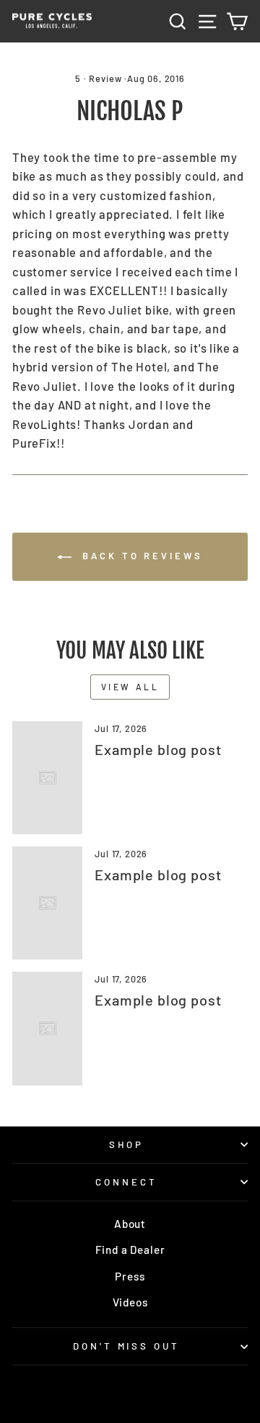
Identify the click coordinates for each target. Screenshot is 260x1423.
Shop (126, 1144)
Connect (126, 1182)
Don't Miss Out (127, 1346)
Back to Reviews (139, 555)
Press (129, 1276)
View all (130, 687)
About (130, 1223)
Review (105, 78)
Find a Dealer (130, 1249)
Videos (130, 1302)
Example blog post (158, 749)
